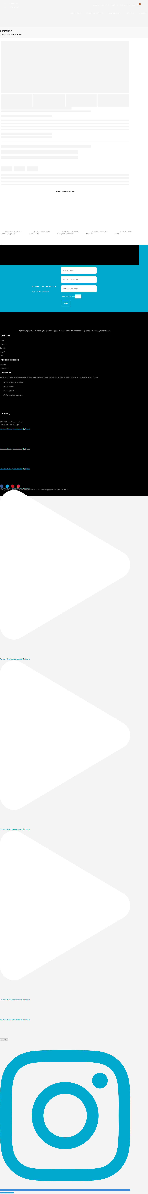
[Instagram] (18, 486)
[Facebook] (1, 486)
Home (95, 5)
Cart (133, 5)
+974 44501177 (8, 387)
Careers (113, 5)
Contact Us (124, 5)
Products (3, 365)
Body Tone (10, 34)
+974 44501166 (13, 3)
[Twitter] (7, 486)
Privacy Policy (4, 489)
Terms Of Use (15, 489)
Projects (3, 352)
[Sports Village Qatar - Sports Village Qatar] (13, 13)
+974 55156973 (14, 7)
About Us (104, 5)
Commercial (4, 368)
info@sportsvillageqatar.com (12, 395)
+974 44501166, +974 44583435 (14, 382)
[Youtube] (12, 486)
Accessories (9, 231)
